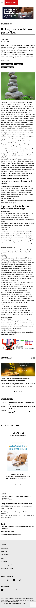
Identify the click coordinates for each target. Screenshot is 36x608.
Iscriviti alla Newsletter (10, 590)
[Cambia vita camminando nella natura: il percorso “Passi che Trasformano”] (18, 369)
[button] (2, 2)
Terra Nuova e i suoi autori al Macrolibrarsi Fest (17, 403)
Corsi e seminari (6, 24)
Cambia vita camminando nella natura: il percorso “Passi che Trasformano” (16, 380)
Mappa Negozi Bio (7, 565)
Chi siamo (4, 545)
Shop (2, 558)
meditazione (19, 64)
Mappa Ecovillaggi (7, 568)
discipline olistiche (7, 64)
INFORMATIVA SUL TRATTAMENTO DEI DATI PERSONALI (13, 603)
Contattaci (4, 548)
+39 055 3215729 (15, 600)
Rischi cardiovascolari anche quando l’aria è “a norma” (18, 407)
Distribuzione (5, 555)
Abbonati (4, 561)
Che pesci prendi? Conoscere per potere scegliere (17, 412)
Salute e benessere (7, 67)
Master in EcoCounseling (7, 531)
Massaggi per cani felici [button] (18, 474)
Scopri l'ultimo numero (10, 425)
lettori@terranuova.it (14, 601)
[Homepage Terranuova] (11, 2)
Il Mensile (4, 551)
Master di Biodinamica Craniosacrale (11, 534)
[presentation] (31, 358)
